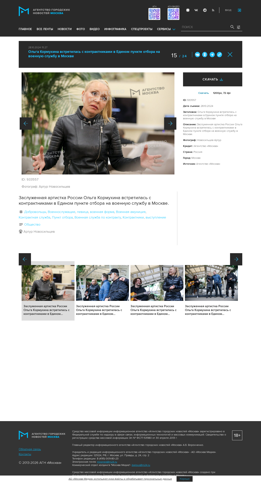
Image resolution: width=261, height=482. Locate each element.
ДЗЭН (188, 10)
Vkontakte (196, 10)
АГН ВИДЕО (173, 6)
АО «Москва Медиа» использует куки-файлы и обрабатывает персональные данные (120, 478)
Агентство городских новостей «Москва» (51, 11)
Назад (26, 123)
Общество (32, 224)
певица (82, 212)
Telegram (205, 10)
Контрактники (133, 217)
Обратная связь (30, 449)
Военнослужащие (61, 212)
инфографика (115, 29)
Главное (25, 29)
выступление (156, 217)
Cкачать (203, 93)
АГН (154, 6)
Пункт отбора (62, 217)
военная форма (102, 212)
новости (65, 29)
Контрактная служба (34, 217)
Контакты (25, 454)
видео (95, 29)
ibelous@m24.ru (141, 465)
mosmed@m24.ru (107, 461)
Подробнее (48, 291)
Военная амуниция (131, 212)
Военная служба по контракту (98, 217)
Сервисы (164, 29)
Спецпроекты (141, 29)
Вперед (170, 123)
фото (80, 29)
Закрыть (230, 54)
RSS (213, 10)
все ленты (45, 29)
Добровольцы (35, 212)
